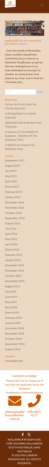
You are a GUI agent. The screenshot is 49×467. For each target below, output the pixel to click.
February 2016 (13, 254)
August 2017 (12, 165)
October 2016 (13, 212)
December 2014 (14, 328)
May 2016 (11, 239)
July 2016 (10, 228)
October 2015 (13, 275)
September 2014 (15, 343)
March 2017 (12, 186)
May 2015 (11, 302)
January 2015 (13, 322)
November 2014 (14, 333)
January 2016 (13, 260)
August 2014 (12, 349)
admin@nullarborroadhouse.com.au (15, 415)
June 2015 (11, 296)
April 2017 (11, 181)
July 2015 (10, 291)
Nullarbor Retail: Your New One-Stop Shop (23, 41)
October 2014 (13, 338)
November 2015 (14, 270)
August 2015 (12, 286)
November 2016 (14, 207)
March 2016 (12, 249)
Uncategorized (14, 360)
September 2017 (15, 160)
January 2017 (13, 197)
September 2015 (15, 281)
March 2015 (12, 312)
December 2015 (14, 265)
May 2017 (11, 176)
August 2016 (12, 223)
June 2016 (11, 233)
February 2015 (13, 317)
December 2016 (14, 202)
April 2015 (11, 307)
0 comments (22, 44)
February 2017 (13, 191)
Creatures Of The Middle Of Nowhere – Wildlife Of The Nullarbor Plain (21, 135)
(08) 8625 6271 (34, 413)
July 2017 (10, 170)
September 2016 (15, 218)
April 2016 (11, 244)
